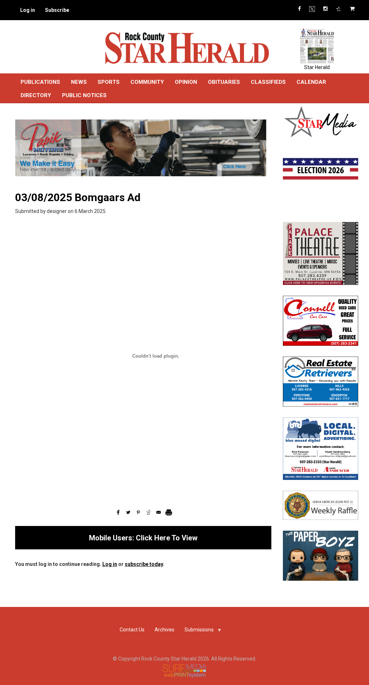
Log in (27, 10)
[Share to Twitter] (128, 512)
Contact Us (132, 629)
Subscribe (57, 10)
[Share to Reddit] (148, 512)
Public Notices (84, 95)
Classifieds (268, 82)
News (79, 82)
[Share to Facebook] (118, 512)
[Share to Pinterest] (138, 512)
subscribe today (144, 564)
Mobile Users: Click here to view (143, 538)
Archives (164, 629)
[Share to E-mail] (158, 512)
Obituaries (224, 82)
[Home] (186, 47)
